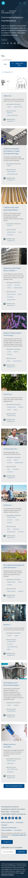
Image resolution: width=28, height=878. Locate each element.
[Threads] (16, 818)
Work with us (12, 11)
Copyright (4, 825)
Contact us (6, 842)
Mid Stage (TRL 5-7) (8, 72)
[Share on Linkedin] (15, 43)
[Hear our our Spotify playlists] (13, 818)
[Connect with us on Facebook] (2, 818)
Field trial (9, 409)
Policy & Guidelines (6, 830)
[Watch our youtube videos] (20, 818)
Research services (10, 763)
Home (2, 11)
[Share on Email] (18, 43)
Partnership (9, 354)
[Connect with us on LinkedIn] (9, 818)
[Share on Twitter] (11, 43)
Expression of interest (18, 106)
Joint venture (17, 285)
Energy (19, 232)
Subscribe (21, 852)
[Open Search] (24, 3)
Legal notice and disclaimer (8, 827)
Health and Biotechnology (12, 115)
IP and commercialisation (7, 12)
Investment (9, 225)
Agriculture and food (11, 171)
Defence (8, 649)
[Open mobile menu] (20, 3)
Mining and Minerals (11, 299)
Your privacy (17, 830)
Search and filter (19, 64)
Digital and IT (9, 112)
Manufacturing (10, 234)
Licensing (9, 106)
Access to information (7, 822)
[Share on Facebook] (8, 43)
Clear (5, 64)
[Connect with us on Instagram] (6, 818)
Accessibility (19, 822)
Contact (4, 39)
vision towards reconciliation (12, 874)
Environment (10, 471)
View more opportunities (14, 786)
